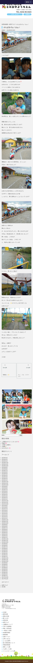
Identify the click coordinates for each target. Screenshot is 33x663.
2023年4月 (5, 475)
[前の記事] (9, 364)
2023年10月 (5, 465)
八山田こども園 (7, 649)
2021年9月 (5, 505)
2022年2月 (5, 497)
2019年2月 (5, 555)
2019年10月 (5, 542)
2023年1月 (5, 480)
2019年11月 (5, 540)
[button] (28, 2)
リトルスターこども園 (9, 651)
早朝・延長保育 (7, 628)
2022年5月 (5, 492)
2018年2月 (5, 574)
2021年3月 (5, 515)
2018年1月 (5, 575)
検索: (3, 435)
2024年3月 (5, 457)
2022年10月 (5, 485)
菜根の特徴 (6, 616)
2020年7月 (5, 527)
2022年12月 (5, 481)
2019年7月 (5, 547)
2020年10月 (5, 523)
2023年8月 (5, 469)
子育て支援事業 (7, 626)
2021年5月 (5, 512)
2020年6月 (5, 529)
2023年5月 (5, 473)
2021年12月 (5, 500)
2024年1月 (5, 461)
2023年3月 (5, 477)
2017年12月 (5, 577)
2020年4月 (5, 532)
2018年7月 (5, 566)
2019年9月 (5, 543)
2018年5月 (5, 569)
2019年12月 (5, 539)
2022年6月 (5, 491)
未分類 (3, 586)
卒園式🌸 (4, 443)
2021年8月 (5, 507)
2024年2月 (5, 459)
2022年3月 (5, 496)
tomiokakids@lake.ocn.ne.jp (10, 608)
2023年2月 (5, 478)
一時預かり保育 (7, 630)
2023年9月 (5, 467)
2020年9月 (5, 524)
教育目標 (5, 614)
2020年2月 (5, 535)
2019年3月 (5, 553)
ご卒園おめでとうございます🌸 (10, 441)
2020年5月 (5, 531)
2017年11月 (5, 578)
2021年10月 (5, 504)
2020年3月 (5, 534)
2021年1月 (5, 518)
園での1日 (5, 618)
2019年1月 (5, 556)
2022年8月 (5, 488)
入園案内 (27, 14)
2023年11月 (5, 464)
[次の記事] (24, 364)
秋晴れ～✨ (6, 374)
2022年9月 (5, 486)
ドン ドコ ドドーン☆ (23, 375)
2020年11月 (5, 521)
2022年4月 (5, 494)
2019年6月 (5, 548)
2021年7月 (5, 508)
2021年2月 (5, 516)
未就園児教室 (6, 632)
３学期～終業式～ (7, 445)
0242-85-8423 (8, 606)
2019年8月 (5, 545)
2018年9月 (5, 563)
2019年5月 (5, 550)
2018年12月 (5, 558)
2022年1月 (5, 499)
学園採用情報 (6, 644)
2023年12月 (5, 462)
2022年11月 (5, 483)
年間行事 (5, 620)
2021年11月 (5, 502)
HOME (5, 612)
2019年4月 (5, 551)
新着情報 (5, 634)
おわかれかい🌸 (6, 448)
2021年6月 (5, 510)
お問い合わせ (14, 14)
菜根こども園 (6, 647)
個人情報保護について (9, 642)
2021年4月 (5, 513)
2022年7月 (5, 489)
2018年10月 (5, 561)
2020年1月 (5, 537)
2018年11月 (5, 559)
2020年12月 (5, 520)
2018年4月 (5, 570)
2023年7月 (5, 470)
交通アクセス (6, 636)
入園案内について (8, 624)
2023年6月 (5, 472)
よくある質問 (6, 640)
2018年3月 (5, 572)
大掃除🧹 (4, 446)
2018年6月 (5, 567)
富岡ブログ (5, 585)
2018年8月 (5, 564)
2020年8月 (5, 526)
